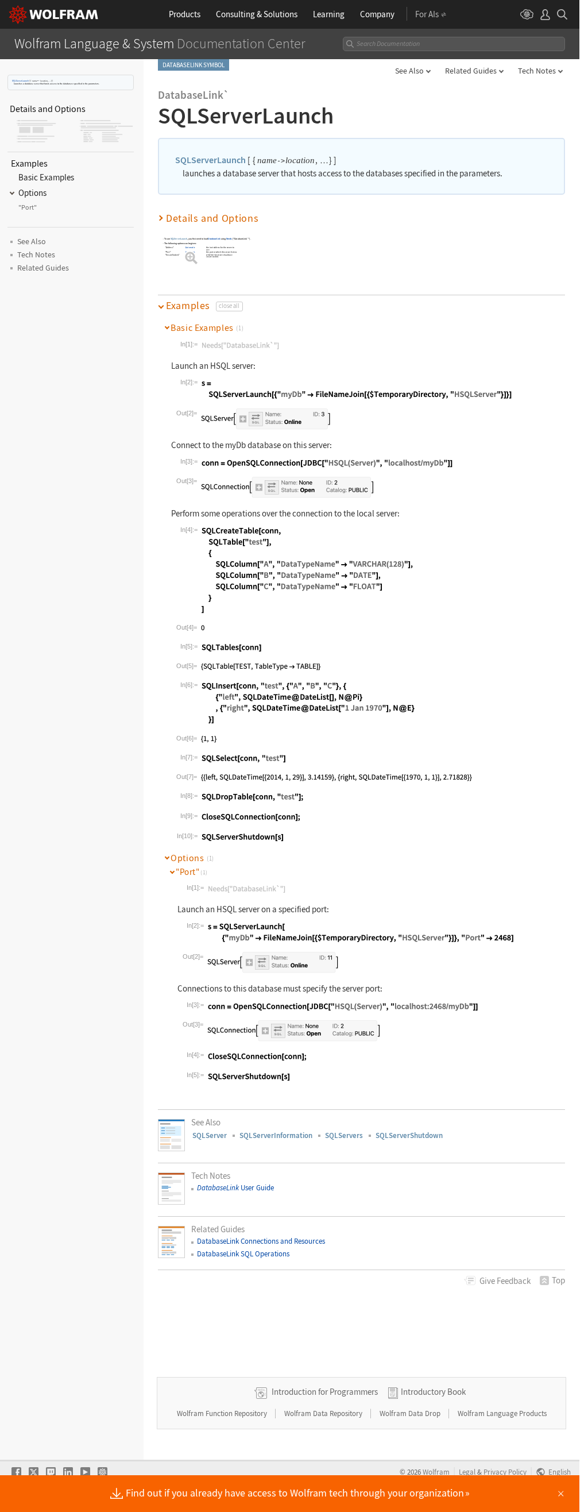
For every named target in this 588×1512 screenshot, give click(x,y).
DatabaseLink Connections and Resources (261, 1241)
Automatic (190, 247)
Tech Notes (537, 70)
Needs (229, 239)
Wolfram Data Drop (411, 1413)
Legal (467, 1471)
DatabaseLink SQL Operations (243, 1254)
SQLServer (209, 1135)
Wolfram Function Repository (223, 1413)
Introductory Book (433, 1391)
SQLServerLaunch (20, 80)
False (188, 254)
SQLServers (344, 1135)
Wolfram (436, 1471)
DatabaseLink (214, 239)
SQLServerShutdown (409, 1135)
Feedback (505, 1280)
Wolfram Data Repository (324, 1413)
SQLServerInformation (275, 1135)
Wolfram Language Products (502, 1413)
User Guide (235, 1188)
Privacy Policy (505, 1471)
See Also (409, 70)
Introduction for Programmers (325, 1391)
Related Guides (471, 70)
